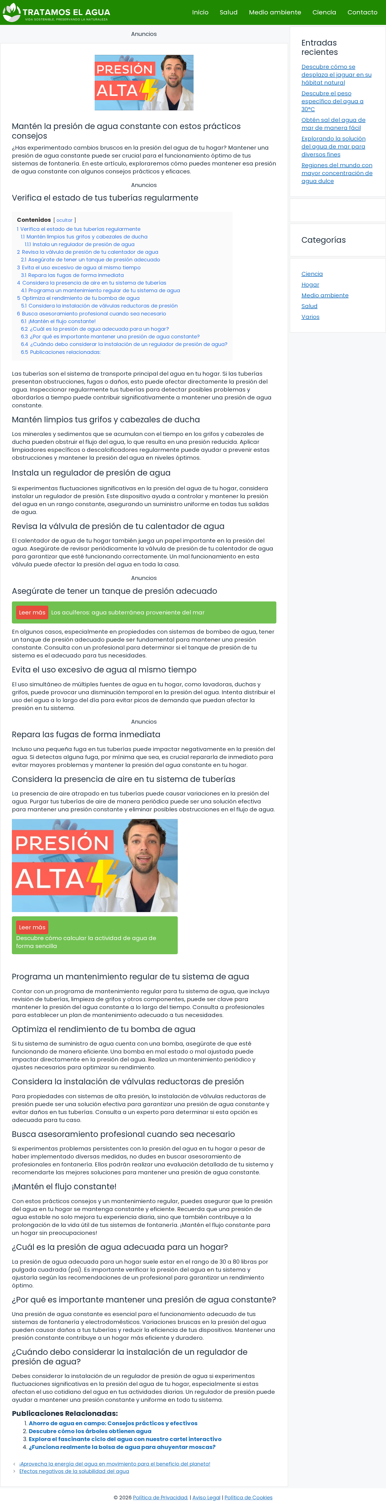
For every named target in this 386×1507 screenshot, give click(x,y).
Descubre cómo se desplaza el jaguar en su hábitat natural (337, 75)
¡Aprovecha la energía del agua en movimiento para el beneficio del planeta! (114, 1464)
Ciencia (324, 12)
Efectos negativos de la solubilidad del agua (74, 1471)
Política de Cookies (249, 1497)
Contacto (363, 12)
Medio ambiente (275, 12)
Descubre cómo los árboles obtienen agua (90, 1431)
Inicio (200, 12)
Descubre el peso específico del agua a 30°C (333, 101)
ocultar (65, 220)
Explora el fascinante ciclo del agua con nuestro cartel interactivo (125, 1439)
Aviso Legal (206, 1497)
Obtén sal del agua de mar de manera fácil (334, 124)
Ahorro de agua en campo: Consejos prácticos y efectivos (113, 1423)
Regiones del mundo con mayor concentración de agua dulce (337, 173)
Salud (229, 12)
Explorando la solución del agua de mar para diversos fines (334, 146)
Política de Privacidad (160, 1497)
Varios (311, 317)
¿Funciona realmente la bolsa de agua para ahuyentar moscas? (122, 1447)
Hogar (310, 285)
